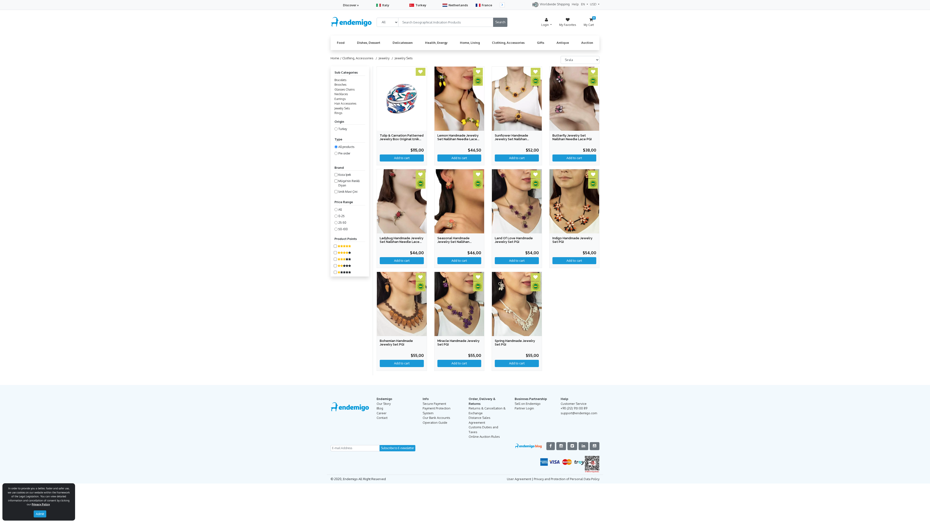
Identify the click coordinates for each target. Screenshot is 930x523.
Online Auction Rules (484, 436)
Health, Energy (436, 43)
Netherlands (458, 5)
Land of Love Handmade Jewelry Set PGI (514, 240)
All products (346, 147)
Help (575, 4)
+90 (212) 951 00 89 (574, 408)
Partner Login (524, 408)
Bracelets (340, 80)
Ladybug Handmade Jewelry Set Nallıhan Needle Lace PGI (401, 241)
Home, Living (470, 43)
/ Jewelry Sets (401, 58)
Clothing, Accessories (508, 43)
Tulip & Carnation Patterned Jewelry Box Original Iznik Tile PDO (402, 139)
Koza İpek (344, 175)
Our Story (384, 404)
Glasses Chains (344, 89)
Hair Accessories (345, 103)
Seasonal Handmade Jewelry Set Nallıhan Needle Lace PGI (453, 241)
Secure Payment (434, 404)
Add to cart (574, 158)
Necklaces (341, 94)
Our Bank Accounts (436, 418)
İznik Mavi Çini (347, 191)
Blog (380, 408)
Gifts (540, 43)
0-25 (341, 216)
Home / (336, 58)
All (340, 209)
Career (382, 413)
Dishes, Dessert (368, 43)
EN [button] (583, 4)
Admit (40, 514)
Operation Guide (435, 422)
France (487, 5)
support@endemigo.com (579, 413)
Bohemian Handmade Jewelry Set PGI (396, 342)
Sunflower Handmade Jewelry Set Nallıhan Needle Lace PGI (511, 139)
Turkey (420, 5)
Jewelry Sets (342, 108)
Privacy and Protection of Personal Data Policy (566, 479)
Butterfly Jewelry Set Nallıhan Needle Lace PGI (572, 137)
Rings (338, 113)
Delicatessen (403, 43)
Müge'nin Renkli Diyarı (349, 183)
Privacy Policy (41, 504)
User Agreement (519, 479)
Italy (385, 5)
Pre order (344, 153)
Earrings (340, 99)
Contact (382, 418)
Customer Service (574, 404)
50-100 (343, 229)
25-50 (342, 222)
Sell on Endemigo (528, 404)
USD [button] (593, 4)
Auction (587, 43)
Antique (563, 43)
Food (341, 43)
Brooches (340, 84)
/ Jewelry (381, 58)
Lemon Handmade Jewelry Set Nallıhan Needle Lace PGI (458, 139)
